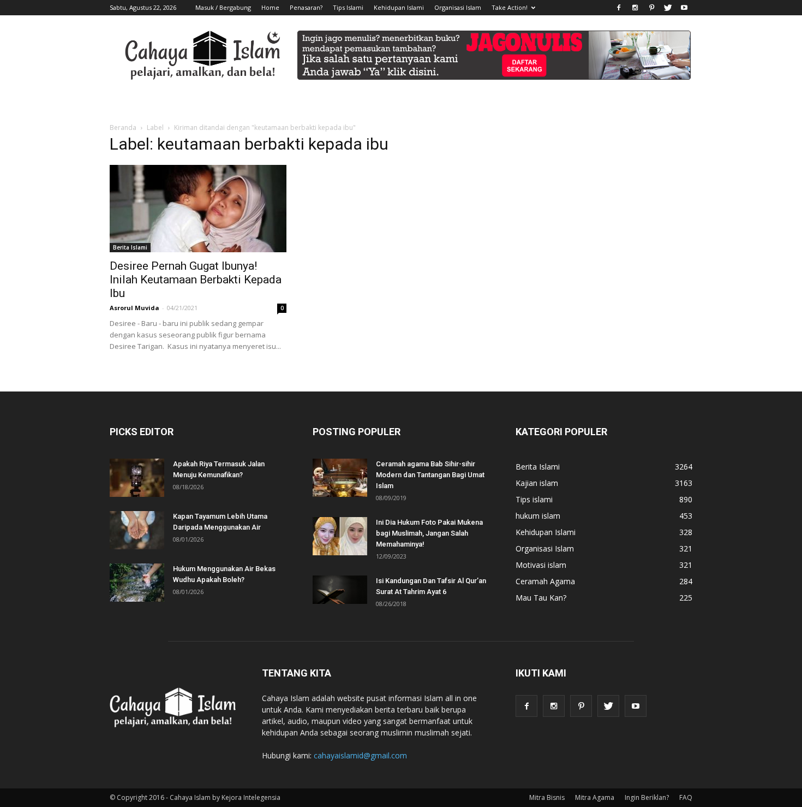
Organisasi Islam (457, 7)
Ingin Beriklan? (647, 797)
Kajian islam (537, 483)
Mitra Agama (594, 797)
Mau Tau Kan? (541, 597)
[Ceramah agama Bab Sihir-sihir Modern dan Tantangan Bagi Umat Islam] (340, 478)
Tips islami (534, 499)
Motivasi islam (541, 565)
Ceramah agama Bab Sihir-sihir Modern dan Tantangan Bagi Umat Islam (430, 475)
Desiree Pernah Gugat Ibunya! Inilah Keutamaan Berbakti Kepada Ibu (196, 279)
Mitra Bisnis (547, 797)
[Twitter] (668, 7)
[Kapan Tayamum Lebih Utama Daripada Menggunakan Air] (137, 530)
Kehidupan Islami (399, 7)
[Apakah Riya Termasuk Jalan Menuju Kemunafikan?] (137, 478)
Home (270, 7)
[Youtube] (684, 7)
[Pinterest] (651, 7)
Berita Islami (130, 247)
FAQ (685, 797)
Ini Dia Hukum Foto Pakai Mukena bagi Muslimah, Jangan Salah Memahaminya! (429, 533)
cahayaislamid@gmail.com (360, 755)
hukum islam (538, 516)
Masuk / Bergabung (223, 7)
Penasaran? (306, 7)
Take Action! (510, 7)
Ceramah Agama (545, 581)
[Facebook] (619, 7)
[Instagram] (635, 7)
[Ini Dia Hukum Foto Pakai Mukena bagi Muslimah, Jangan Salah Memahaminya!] (340, 536)
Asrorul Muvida (134, 308)
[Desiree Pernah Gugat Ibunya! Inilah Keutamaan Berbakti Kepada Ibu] (198, 208)
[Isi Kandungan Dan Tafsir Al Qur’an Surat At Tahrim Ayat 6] (340, 589)
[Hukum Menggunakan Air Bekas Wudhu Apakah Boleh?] (137, 582)
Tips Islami (348, 7)
